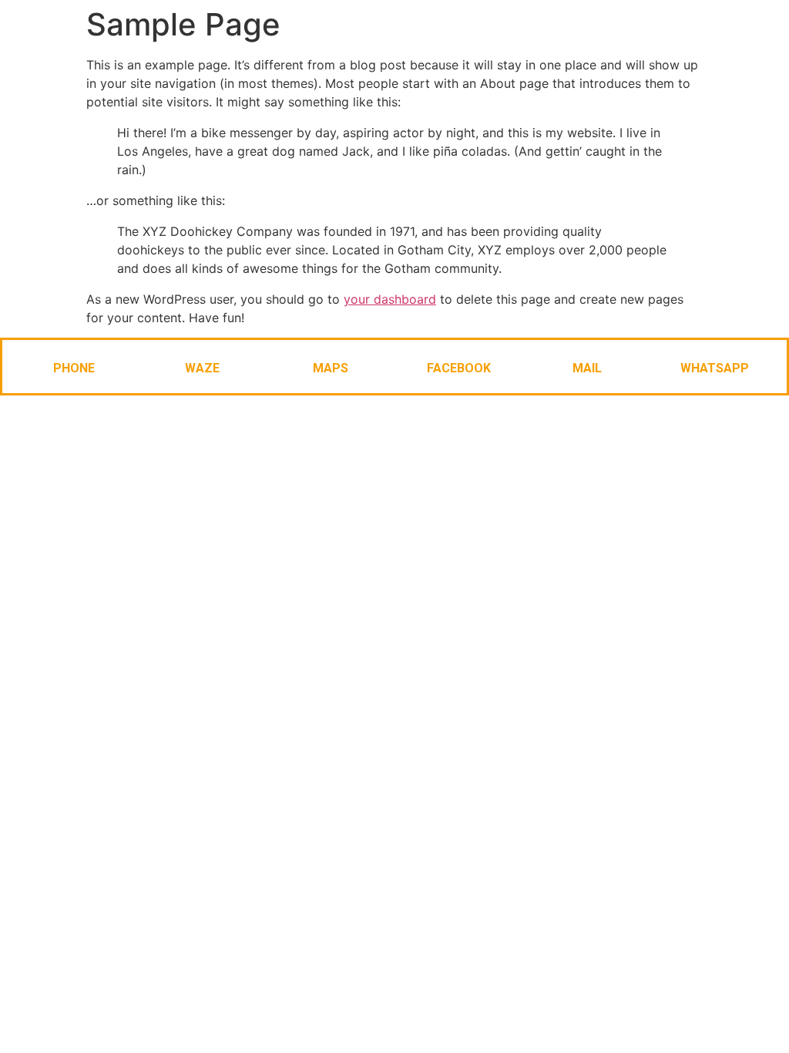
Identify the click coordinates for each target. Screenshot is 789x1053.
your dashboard (390, 299)
